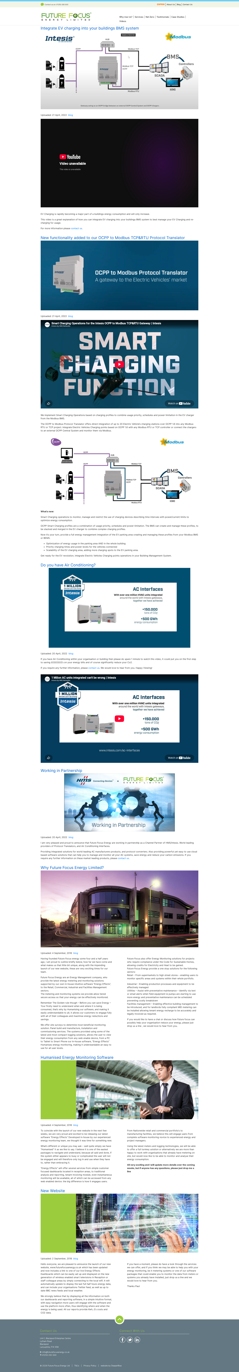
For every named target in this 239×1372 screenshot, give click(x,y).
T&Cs (76, 1365)
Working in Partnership (61, 770)
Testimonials (163, 17)
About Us (171, 4)
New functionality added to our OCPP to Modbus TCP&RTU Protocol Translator (113, 237)
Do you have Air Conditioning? (68, 565)
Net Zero (150, 17)
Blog (179, 4)
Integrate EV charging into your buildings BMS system (90, 28)
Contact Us (187, 4)
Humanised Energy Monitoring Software (77, 1057)
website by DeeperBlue (111, 1365)
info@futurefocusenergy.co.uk (55, 1352)
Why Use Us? (125, 17)
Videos (122, 21)
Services (139, 17)
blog (70, 115)
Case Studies (177, 17)
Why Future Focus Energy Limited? (72, 867)
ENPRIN (161, 4)
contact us (76, 228)
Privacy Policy (90, 1365)
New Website (53, 1190)
